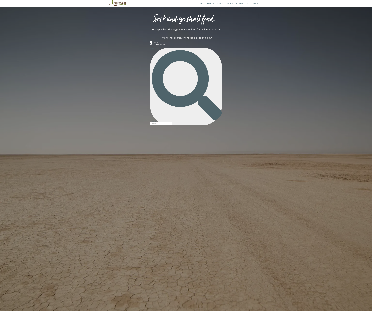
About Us (210, 3)
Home (202, 3)
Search (153, 49)
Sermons (220, 3)
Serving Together (242, 3)
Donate (255, 3)
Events (230, 3)
